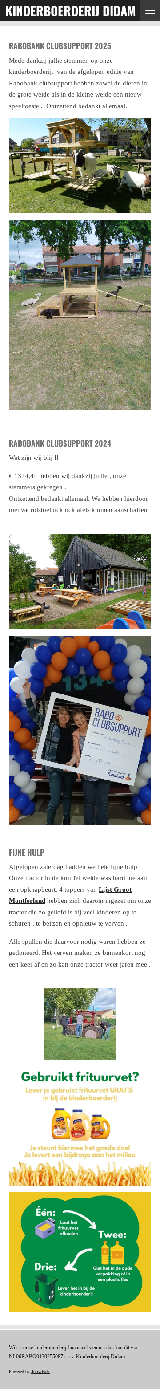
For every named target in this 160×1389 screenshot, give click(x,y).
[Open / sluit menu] (150, 10)
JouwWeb (40, 1371)
